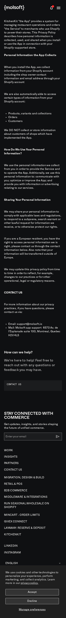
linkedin (11, 545)
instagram (12, 552)
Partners (11, 463)
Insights (11, 456)
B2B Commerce (15, 490)
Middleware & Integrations (25, 497)
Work (8, 450)
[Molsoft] (14, 8)
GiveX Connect (15, 521)
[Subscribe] (58, 436)
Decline (32, 601)
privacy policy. (29, 583)
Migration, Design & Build (24, 477)
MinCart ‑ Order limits (22, 515)
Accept (32, 592)
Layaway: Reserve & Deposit (25, 528)
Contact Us (13, 469)
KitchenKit (12, 534)
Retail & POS (13, 484)
